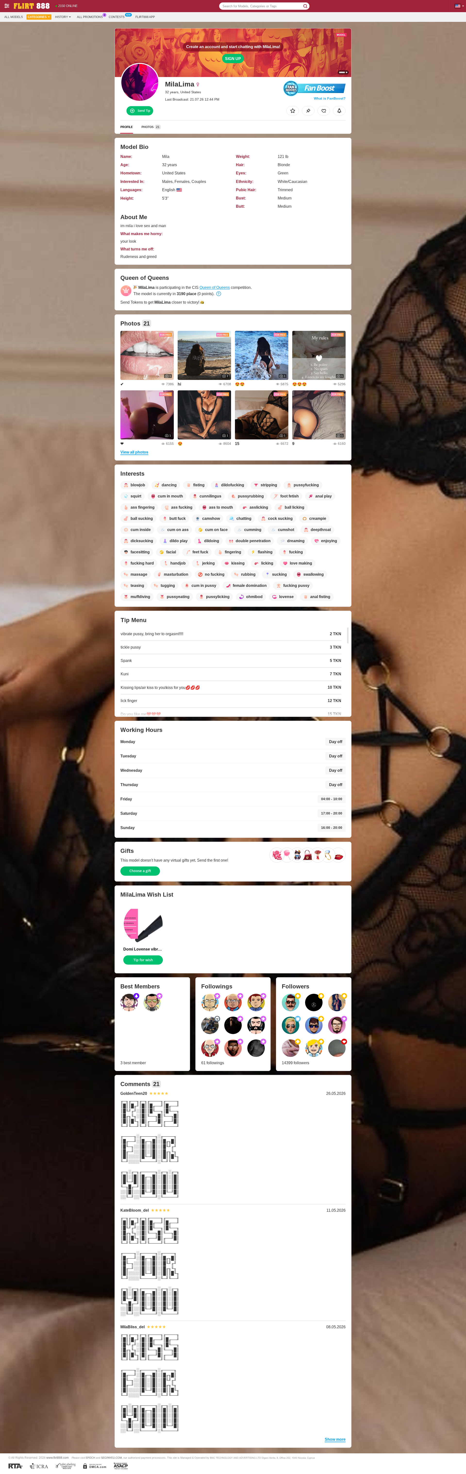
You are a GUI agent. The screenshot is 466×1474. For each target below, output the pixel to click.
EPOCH (90, 1457)
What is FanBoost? (330, 98)
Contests (117, 17)
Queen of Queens (215, 287)
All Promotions (90, 17)
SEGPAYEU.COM (111, 1457)
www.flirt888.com (57, 1457)
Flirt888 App (145, 17)
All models (13, 17)
